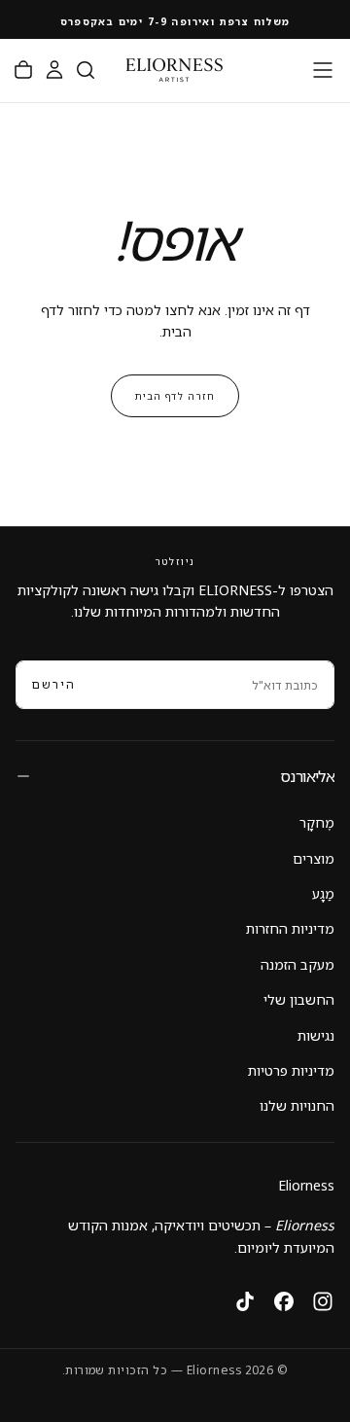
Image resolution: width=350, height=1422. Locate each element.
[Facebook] (284, 1301)
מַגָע (323, 893)
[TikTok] (245, 1301)
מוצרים (313, 858)
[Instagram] (322, 1301)
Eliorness (306, 1185)
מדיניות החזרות (290, 928)
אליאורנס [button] (307, 776)
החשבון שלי (298, 999)
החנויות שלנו (297, 1105)
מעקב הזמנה (297, 964)
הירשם (54, 684)
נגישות (316, 1035)
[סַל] (23, 70)
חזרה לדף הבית (175, 396)
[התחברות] (54, 70)
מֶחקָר (316, 822)
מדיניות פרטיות (291, 1070)
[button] (322, 70)
